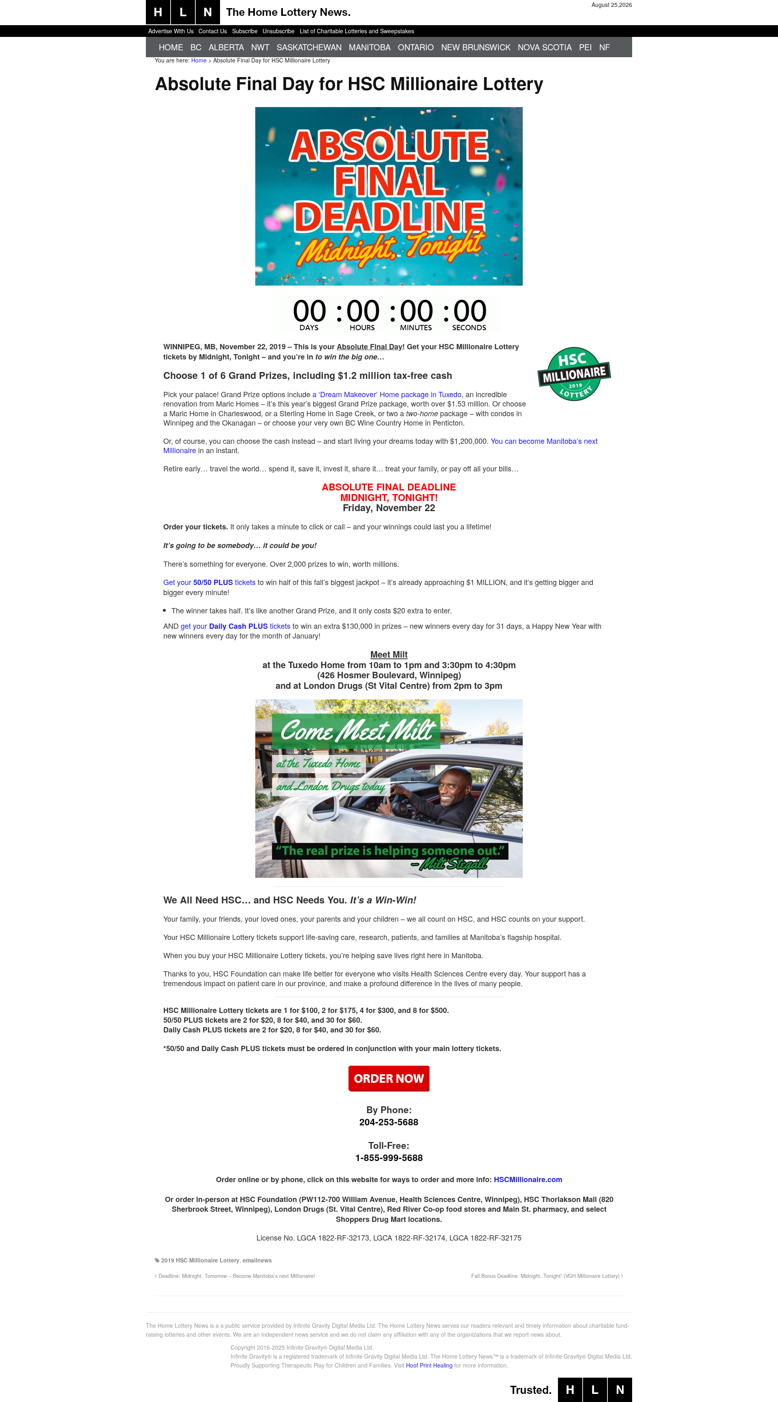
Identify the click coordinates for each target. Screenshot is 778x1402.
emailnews (257, 1260)
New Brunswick (476, 47)
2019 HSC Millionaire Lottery (200, 1260)
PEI (585, 47)
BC (195, 47)
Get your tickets (209, 581)
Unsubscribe (279, 31)
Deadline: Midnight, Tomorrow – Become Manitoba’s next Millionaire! (236, 1275)
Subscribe (245, 31)
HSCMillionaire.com (528, 1179)
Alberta (226, 47)
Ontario (416, 47)
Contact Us (213, 31)
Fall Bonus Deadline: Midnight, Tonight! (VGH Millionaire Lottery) (546, 1275)
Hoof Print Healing (429, 1365)
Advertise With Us (171, 31)
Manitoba (370, 47)
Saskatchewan (309, 47)
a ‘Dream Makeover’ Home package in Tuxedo (387, 394)
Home (171, 47)
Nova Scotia (545, 47)
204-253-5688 (389, 1121)
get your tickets (236, 625)
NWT (260, 47)
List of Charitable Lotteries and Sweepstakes (357, 31)
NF (604, 47)
